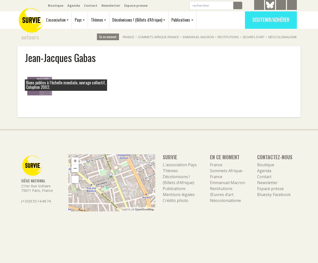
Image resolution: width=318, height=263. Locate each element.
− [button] (75, 168)
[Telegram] (259, 5)
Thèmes (97, 20)
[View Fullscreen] (75, 179)
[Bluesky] (270, 8)
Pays (78, 20)
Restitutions (228, 37)
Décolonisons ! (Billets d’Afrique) (137, 20)
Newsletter (110, 5)
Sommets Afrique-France (158, 37)
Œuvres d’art (254, 37)
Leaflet (126, 209)
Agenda (73, 5)
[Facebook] (281, 5)
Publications (180, 20)
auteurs (30, 37)
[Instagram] (292, 5)
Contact (90, 5)
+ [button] (75, 161)
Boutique (55, 5)
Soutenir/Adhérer (270, 19)
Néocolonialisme (282, 37)
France (128, 37)
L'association (56, 20)
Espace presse (136, 5)
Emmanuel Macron (198, 37)
